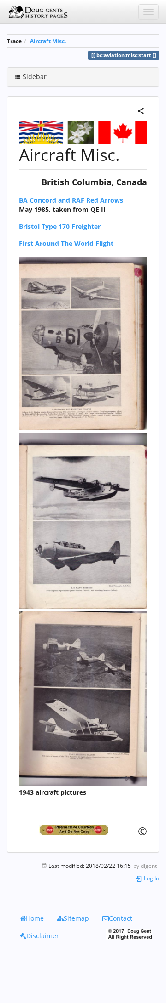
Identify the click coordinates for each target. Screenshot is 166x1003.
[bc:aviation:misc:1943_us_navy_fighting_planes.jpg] (83, 698)
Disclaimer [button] (42, 935)
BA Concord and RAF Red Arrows (71, 200)
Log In (150, 878)
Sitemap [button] (76, 918)
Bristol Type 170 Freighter (60, 226)
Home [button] (35, 918)
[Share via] (141, 110)
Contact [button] (120, 918)
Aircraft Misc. (48, 41)
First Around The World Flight (66, 243)
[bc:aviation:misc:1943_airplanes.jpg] (83, 343)
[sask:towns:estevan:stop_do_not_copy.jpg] (83, 830)
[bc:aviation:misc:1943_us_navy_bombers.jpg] (83, 519)
